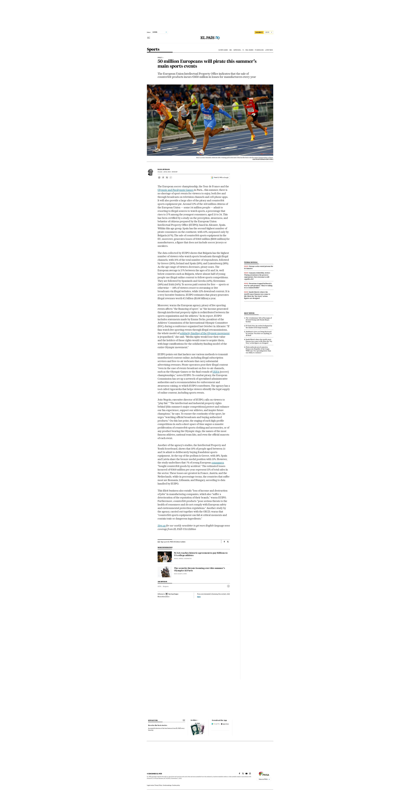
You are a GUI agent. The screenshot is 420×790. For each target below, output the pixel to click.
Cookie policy (176, 785)
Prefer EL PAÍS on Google (221, 177)
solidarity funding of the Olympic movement (205, 333)
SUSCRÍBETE (259, 32)
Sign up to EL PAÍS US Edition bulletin (173, 542)
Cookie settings (167, 785)
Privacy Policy (158, 785)
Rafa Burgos (164, 169)
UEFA (216, 371)
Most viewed (249, 313)
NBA (230, 50)
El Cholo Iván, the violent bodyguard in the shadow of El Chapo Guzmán (259, 326)
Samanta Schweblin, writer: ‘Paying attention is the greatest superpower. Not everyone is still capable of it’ (257, 276)
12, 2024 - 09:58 (170, 172)
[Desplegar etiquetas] (228, 586)
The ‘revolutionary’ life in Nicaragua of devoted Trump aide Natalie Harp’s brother (259, 320)
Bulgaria (165, 586)
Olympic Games (223, 50)
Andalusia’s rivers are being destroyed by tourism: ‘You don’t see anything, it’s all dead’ (259, 333)
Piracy (160, 57)
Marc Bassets (178, 574)
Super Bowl (237, 50)
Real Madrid (249, 50)
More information (163, 596)
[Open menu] (148, 38)
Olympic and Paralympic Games (175, 189)
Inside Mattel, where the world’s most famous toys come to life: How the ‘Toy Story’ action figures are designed (257, 295)
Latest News (269, 50)
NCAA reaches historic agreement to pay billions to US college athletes (201, 554)
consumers (218, 462)
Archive (194, 720)
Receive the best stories (157, 725)
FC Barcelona (259, 50)
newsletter (153, 720)
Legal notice (150, 785)
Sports (153, 49)
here (198, 597)
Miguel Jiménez (178, 558)
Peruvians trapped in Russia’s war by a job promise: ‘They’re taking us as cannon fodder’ (258, 286)
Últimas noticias (250, 262)
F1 (243, 50)
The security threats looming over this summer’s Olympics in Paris (199, 569)
